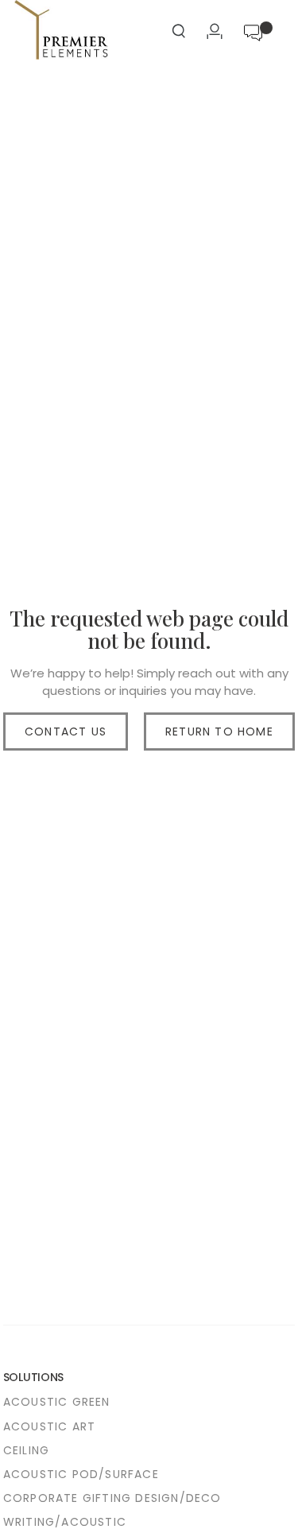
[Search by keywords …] (179, 33)
